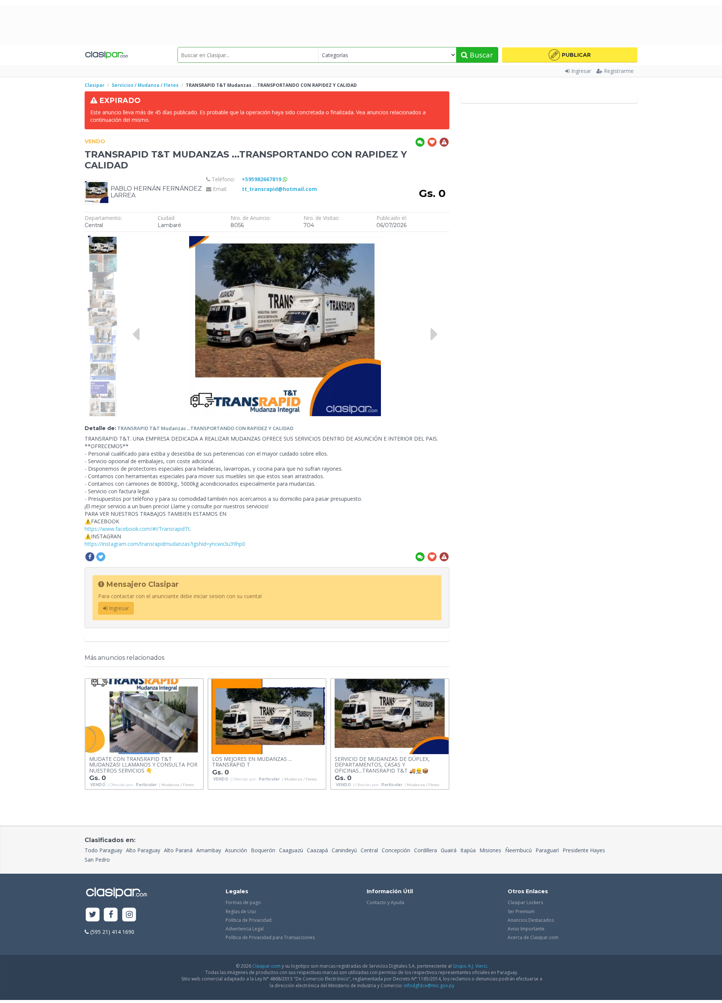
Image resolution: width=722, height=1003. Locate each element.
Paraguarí (547, 850)
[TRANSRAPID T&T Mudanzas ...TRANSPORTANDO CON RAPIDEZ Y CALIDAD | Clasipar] (103, 239)
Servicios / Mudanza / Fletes (145, 85)
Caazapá (317, 850)
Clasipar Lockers (525, 902)
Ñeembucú (518, 850)
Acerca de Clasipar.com (533, 937)
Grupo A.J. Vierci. (470, 966)
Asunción (236, 850)
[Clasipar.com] (106, 55)
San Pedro (97, 859)
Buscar (480, 55)
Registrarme (619, 70)
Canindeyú (344, 850)
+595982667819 (262, 179)
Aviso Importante (526, 929)
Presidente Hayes (584, 850)
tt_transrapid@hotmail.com (279, 188)
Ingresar (581, 70)
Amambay (208, 850)
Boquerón (263, 850)
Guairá (449, 850)
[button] (569, 54)
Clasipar (95, 85)
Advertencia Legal (245, 929)
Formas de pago (243, 902)
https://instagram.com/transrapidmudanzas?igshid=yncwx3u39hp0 (165, 543)
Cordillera (425, 850)
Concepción (396, 850)
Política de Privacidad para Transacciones (270, 937)
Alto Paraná (178, 850)
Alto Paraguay (143, 850)
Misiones (490, 850)
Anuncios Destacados (531, 920)
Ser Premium (521, 911)
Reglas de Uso (241, 911)
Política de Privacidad (249, 920)
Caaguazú (291, 850)
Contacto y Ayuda (385, 902)
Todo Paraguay (103, 850)
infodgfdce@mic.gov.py (429, 985)
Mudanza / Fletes (177, 785)
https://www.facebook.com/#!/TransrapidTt (137, 528)
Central (369, 850)
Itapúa (468, 850)
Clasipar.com (266, 966)
